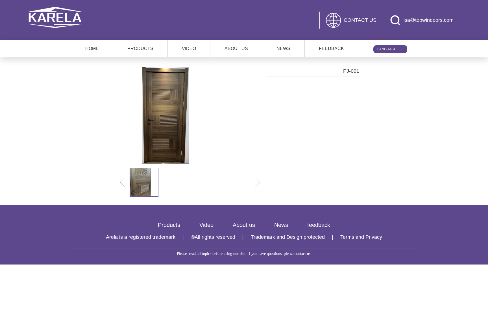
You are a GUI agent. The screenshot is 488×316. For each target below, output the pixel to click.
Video (206, 225)
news (283, 48)
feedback (318, 225)
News (281, 225)
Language (386, 49)
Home (92, 48)
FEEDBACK (331, 48)
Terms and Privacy (361, 237)
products (140, 48)
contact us (360, 20)
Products (169, 225)
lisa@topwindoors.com (428, 20)
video (189, 48)
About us (244, 225)
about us (236, 48)
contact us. (303, 253)
